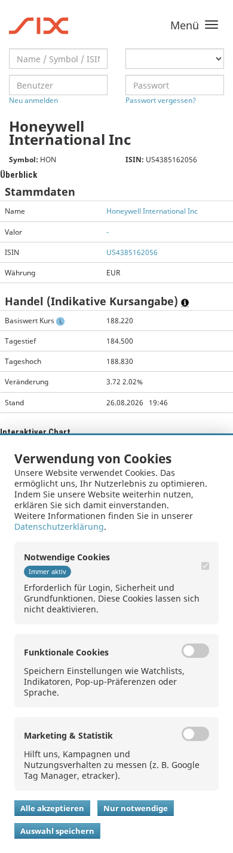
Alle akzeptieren (52, 808)
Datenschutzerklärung (59, 526)
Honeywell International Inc (152, 211)
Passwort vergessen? (160, 100)
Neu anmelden (33, 100)
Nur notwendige (135, 808)
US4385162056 (132, 252)
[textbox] (58, 58)
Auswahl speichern (57, 830)
